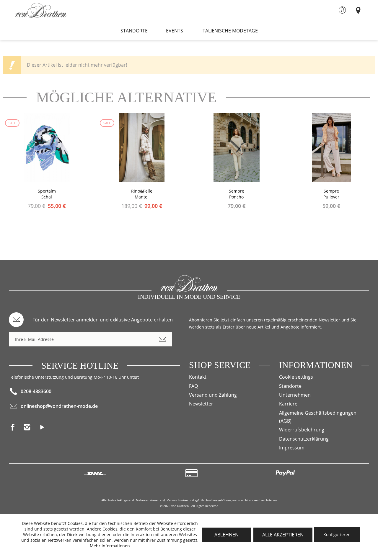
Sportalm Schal (47, 194)
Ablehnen (226, 534)
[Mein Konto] (342, 10)
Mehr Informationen (110, 546)
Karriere (288, 403)
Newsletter (201, 403)
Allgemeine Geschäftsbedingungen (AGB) (317, 417)
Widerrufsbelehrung (301, 429)
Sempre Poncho (236, 194)
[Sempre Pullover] (331, 147)
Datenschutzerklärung (304, 439)
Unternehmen (295, 395)
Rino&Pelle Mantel (141, 194)
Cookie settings (296, 377)
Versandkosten (177, 500)
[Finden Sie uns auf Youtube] (44, 429)
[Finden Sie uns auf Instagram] (30, 429)
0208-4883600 (36, 391)
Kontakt (197, 377)
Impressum (291, 447)
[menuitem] (342, 10)
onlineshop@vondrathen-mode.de (59, 406)
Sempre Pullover (331, 194)
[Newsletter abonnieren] (162, 339)
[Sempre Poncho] (236, 147)
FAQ (193, 386)
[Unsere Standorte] (358, 10)
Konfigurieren (337, 534)
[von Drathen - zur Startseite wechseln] (40, 10)
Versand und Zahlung (213, 395)
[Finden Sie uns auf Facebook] (16, 429)
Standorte (290, 386)
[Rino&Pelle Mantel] (141, 147)
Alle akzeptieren (283, 534)
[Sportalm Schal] (47, 147)
